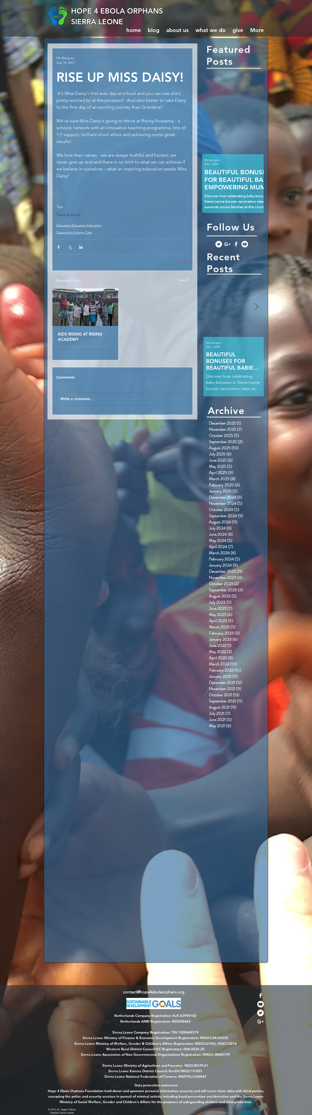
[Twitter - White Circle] (218, 244)
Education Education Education (78, 225)
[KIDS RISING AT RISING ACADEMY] (85, 307)
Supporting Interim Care (74, 232)
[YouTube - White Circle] (244, 244)
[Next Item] (256, 113)
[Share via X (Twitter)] (70, 247)
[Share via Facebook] (58, 247)
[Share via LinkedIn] (81, 247)
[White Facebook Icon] (236, 244)
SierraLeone (68, 214)
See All (184, 280)
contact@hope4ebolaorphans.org (153, 991)
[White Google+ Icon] (227, 244)
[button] (260, 34)
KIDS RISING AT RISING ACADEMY (80, 336)
